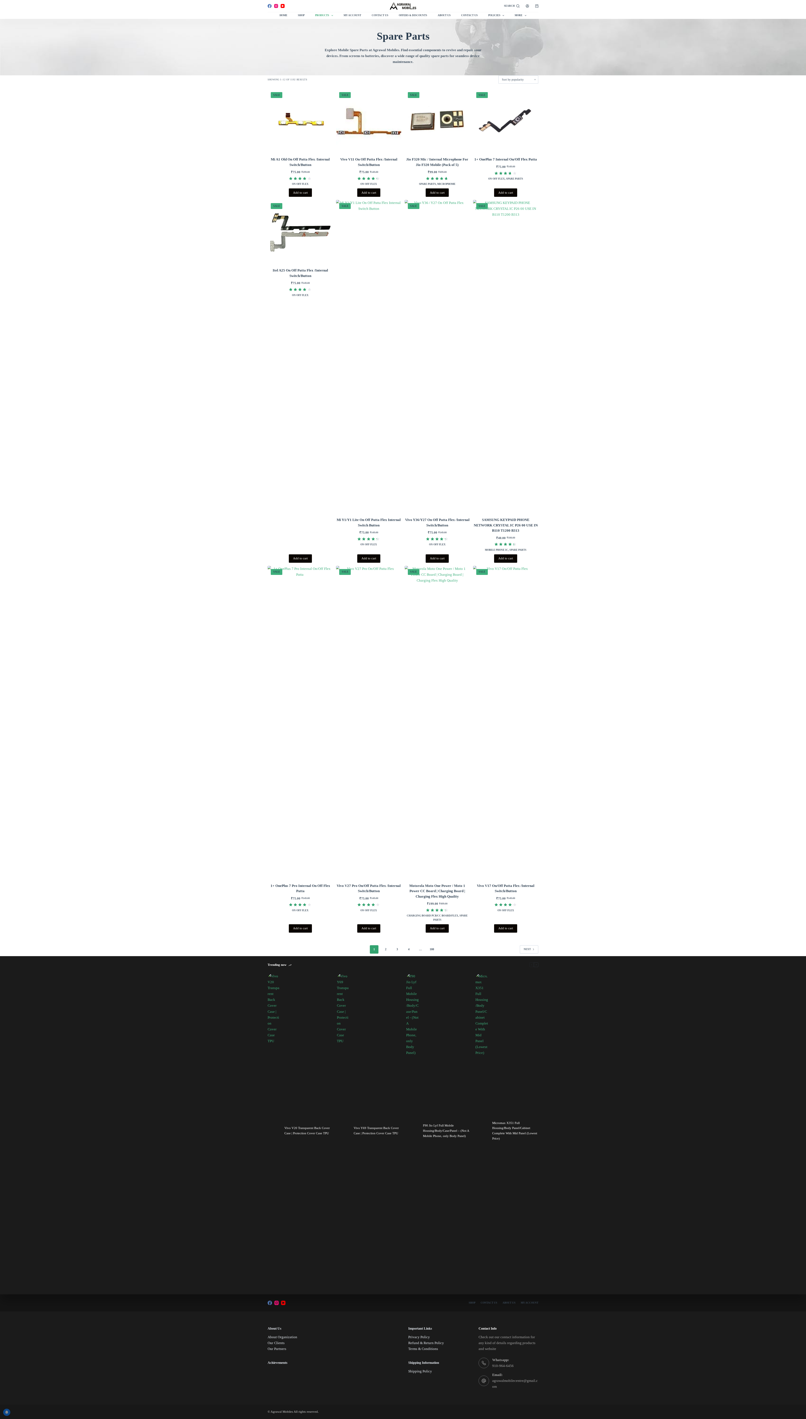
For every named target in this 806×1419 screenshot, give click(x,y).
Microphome (446, 184)
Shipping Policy (420, 1371)
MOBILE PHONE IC (496, 549)
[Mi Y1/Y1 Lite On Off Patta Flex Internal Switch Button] (368, 357)
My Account (352, 15)
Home (283, 15)
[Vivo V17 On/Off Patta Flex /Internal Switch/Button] (505, 723)
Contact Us (380, 15)
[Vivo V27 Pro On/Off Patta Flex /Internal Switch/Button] (368, 723)
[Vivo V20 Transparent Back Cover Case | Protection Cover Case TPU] (274, 1130)
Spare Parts (427, 184)
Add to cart (300, 192)
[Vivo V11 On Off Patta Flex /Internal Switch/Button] (368, 121)
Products (322, 15)
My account (529, 1302)
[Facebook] (270, 6)
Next (527, 949)
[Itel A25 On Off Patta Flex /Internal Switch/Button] (300, 232)
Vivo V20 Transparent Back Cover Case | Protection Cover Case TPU (307, 1130)
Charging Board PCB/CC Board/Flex (432, 915)
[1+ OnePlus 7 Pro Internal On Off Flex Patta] (300, 723)
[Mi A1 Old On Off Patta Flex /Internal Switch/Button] (300, 121)
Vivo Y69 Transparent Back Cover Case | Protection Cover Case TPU (376, 1130)
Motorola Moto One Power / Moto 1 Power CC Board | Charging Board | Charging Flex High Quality (437, 891)
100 (432, 949)
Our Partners (277, 1349)
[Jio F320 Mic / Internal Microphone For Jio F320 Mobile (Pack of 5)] (437, 121)
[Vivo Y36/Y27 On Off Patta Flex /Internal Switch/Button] (437, 357)
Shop (301, 15)
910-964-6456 (503, 1366)
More (518, 15)
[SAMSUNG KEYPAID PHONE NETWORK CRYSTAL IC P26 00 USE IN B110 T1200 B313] (505, 357)
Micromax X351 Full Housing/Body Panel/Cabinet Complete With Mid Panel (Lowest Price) (514, 1130)
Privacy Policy (419, 1337)
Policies (494, 15)
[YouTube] (283, 6)
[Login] (527, 6)
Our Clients (276, 1343)
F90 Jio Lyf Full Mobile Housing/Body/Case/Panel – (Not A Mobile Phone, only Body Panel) (446, 1131)
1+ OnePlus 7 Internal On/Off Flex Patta (505, 159)
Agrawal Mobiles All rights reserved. (295, 1411)
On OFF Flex (300, 184)
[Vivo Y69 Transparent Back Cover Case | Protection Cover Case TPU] (343, 1130)
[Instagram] (276, 6)
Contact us (469, 15)
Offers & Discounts (413, 15)
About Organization (282, 1337)
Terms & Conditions (423, 1349)
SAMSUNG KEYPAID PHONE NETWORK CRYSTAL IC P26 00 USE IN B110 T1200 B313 (506, 525)
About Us (444, 15)
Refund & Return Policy (426, 1343)
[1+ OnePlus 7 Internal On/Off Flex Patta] (505, 121)
